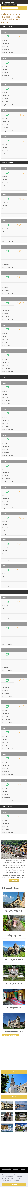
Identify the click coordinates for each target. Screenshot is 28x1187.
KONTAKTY (15, 1169)
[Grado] (7, 1105)
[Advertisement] (14, 1055)
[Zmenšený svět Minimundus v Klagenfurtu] (21, 1116)
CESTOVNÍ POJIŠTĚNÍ (6, 1169)
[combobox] (10, 8)
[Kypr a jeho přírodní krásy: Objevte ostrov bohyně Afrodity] (7, 1127)
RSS (3, 1171)
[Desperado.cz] (9, 2)
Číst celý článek (13, 880)
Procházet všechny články (10, 1035)
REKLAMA (23, 1169)
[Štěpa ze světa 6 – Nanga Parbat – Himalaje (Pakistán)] (7, 1116)
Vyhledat (22, 8)
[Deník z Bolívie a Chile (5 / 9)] (21, 1127)
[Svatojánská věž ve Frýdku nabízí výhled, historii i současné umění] (14, 1083)
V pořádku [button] (14, 1184)
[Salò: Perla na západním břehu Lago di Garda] (21, 1105)
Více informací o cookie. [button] (12, 1180)
